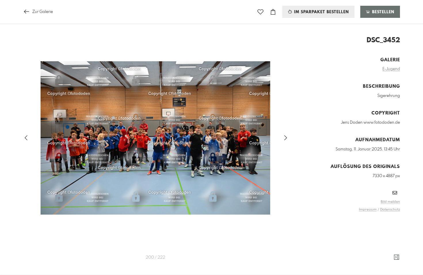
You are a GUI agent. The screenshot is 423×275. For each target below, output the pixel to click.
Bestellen (382, 12)
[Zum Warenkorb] (273, 12)
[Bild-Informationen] (396, 257)
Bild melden (390, 202)
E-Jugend (391, 69)
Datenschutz (390, 209)
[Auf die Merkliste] (260, 12)
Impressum (368, 209)
